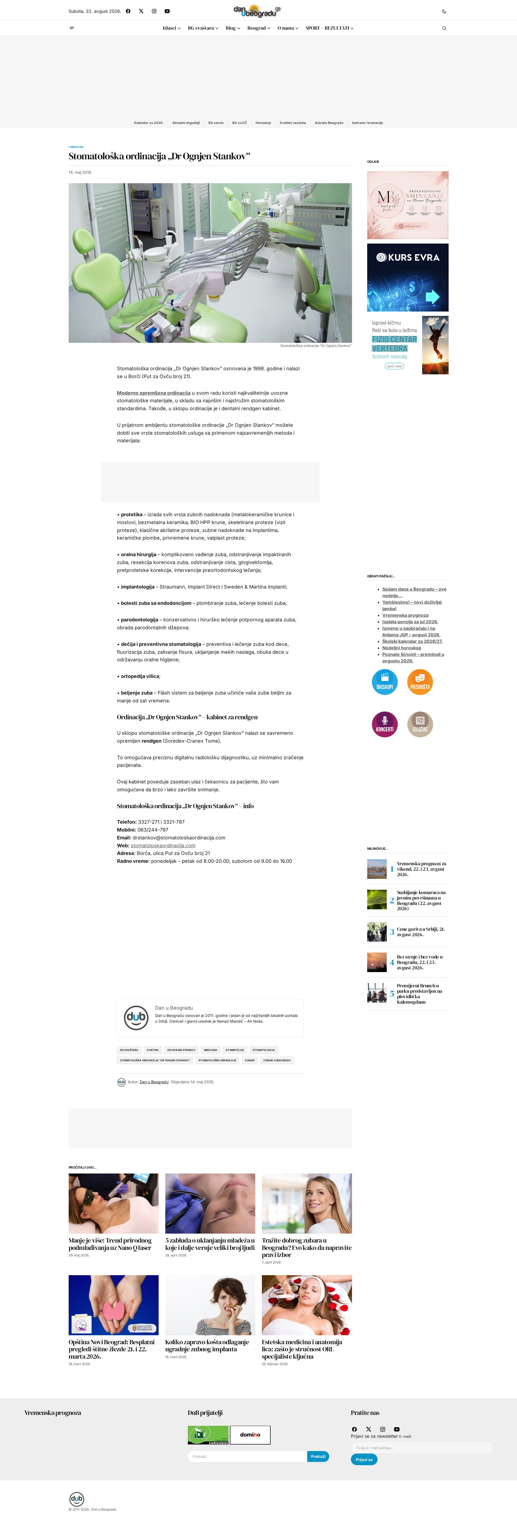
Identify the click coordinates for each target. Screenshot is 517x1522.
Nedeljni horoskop (401, 647)
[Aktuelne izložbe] (420, 724)
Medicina (77, 147)
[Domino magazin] (250, 1434)
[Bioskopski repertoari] (384, 681)
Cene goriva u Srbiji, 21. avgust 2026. (421, 932)
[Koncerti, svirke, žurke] (384, 724)
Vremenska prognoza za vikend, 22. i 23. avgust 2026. (421, 869)
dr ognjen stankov (181, 1049)
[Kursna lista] (408, 205)
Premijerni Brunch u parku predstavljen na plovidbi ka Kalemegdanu (419, 993)
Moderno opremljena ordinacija (154, 393)
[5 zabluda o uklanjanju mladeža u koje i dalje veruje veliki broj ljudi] (210, 1204)
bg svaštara (129, 1049)
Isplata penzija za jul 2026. (410, 621)
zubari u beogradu (277, 1060)
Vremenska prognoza (405, 615)
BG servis (216, 123)
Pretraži (318, 1456)
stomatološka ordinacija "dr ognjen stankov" (155, 1060)
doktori (152, 1049)
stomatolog (235, 1049)
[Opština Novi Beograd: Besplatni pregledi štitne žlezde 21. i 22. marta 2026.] (114, 1305)
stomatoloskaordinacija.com (163, 845)
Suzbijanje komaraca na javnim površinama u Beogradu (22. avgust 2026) (421, 900)
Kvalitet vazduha (293, 123)
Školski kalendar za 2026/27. (412, 641)
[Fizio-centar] (408, 344)
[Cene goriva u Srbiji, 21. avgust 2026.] (377, 932)
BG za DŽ (239, 123)
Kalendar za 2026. (149, 123)
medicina (210, 1049)
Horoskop (263, 123)
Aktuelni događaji (186, 123)
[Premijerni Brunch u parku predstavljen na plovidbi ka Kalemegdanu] (377, 993)
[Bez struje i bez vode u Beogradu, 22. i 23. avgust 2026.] (377, 962)
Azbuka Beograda (329, 123)
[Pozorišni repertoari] (420, 681)
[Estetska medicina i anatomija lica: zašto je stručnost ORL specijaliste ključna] (307, 1305)
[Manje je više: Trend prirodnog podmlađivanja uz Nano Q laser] (114, 1204)
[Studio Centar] (209, 1434)
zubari (250, 1060)
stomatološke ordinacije (217, 1060)
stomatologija (264, 1049)
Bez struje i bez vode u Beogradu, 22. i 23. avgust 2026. (420, 962)
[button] (444, 11)
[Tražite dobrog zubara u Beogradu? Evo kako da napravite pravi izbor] (307, 1204)
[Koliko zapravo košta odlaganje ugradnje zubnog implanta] (210, 1305)
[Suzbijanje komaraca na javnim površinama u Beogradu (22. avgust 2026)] (377, 899)
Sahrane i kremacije (367, 123)
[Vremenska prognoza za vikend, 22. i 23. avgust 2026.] (377, 869)
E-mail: (405, 1436)
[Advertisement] (258, 77)
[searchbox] (247, 1456)
